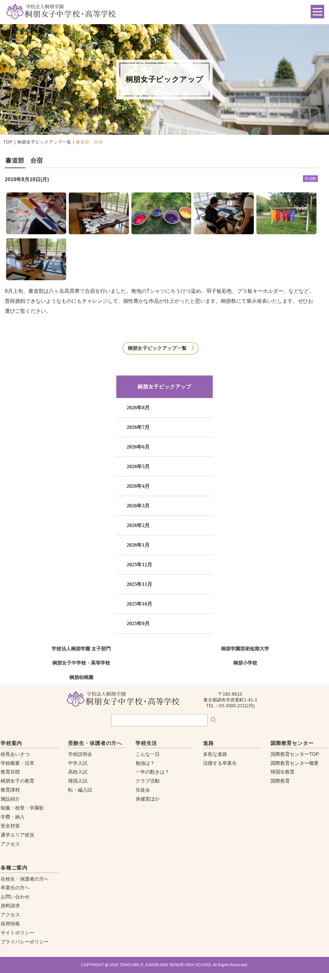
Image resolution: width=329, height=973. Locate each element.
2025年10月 (139, 604)
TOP (8, 142)
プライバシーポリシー (25, 941)
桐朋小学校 (245, 662)
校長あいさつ (15, 754)
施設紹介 (10, 799)
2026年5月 (138, 466)
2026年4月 (138, 486)
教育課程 (10, 789)
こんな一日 (148, 754)
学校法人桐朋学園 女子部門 (81, 648)
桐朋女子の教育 (17, 780)
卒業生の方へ (15, 887)
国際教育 (280, 780)
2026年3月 (138, 505)
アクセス (10, 844)
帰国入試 (77, 780)
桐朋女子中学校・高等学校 (81, 662)
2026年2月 (138, 525)
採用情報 (10, 923)
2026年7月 (138, 427)
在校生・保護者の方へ (25, 879)
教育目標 (10, 771)
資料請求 (10, 905)
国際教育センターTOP (295, 754)
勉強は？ (145, 763)
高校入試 (77, 771)
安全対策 (10, 826)
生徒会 (143, 789)
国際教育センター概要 (295, 763)
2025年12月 (139, 564)
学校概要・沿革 (17, 763)
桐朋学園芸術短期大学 (245, 648)
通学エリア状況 (17, 835)
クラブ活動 (148, 780)
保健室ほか (148, 799)
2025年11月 (139, 584)
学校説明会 (80, 754)
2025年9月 (138, 623)
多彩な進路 (215, 754)
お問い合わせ (15, 896)
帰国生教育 (283, 771)
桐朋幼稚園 (81, 677)
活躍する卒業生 (220, 763)
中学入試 (77, 763)
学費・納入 (13, 817)
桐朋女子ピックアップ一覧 (44, 142)
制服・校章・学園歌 (22, 808)
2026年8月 (138, 407)
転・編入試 (80, 789)
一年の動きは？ (152, 771)
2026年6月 (138, 446)
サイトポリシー (17, 932)
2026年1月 (138, 545)
